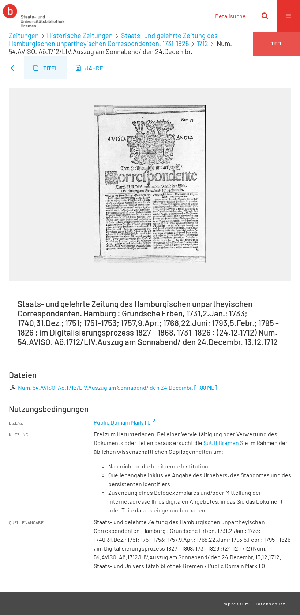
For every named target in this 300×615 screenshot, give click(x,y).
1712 (202, 44)
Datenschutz (270, 603)
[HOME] (33, 15)
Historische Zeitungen (80, 36)
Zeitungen (24, 36)
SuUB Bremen (221, 442)
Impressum (236, 603)
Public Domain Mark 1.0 (122, 422)
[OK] (265, 16)
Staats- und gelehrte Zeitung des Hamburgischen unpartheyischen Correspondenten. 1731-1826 (113, 40)
